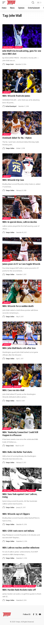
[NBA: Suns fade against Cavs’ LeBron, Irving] (22, 479)
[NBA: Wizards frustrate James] (22, 81)
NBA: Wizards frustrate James (16, 95)
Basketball (8, 47)
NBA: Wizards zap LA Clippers (16, 514)
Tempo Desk (10, 64)
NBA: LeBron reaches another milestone (20, 547)
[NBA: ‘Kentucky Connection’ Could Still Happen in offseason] (22, 417)
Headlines (7, 386)
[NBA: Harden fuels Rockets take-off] (22, 575)
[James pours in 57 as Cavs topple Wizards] (22, 249)
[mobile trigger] (4, 2)
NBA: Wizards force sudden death (17, 306)
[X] (36, 614)
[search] (33, 3)
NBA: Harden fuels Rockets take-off (19, 589)
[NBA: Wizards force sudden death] (22, 291)
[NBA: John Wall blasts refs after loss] (22, 333)
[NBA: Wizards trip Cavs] (22, 165)
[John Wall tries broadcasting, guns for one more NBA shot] (22, 36)
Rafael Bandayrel (11, 106)
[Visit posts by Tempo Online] (3, 148)
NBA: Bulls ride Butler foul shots (17, 452)
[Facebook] (33, 614)
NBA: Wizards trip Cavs (13, 180)
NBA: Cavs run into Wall (13, 390)
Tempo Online (10, 148)
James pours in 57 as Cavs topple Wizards (21, 264)
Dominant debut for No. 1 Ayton (17, 137)
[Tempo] (11, 2)
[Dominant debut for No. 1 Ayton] (22, 123)
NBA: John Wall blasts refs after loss (19, 348)
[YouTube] (40, 614)
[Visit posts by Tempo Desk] (3, 64)
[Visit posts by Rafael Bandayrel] (3, 106)
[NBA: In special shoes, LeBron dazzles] (22, 207)
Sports (18, 47)
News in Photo (20, 490)
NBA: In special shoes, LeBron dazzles (19, 222)
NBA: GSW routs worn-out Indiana (18, 530)
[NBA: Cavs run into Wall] (22, 375)
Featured (7, 490)
